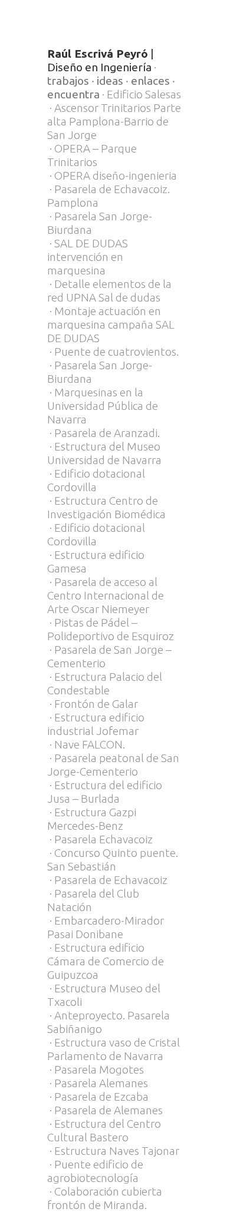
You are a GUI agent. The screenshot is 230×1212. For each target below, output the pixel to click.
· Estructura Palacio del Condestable (104, 683)
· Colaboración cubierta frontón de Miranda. (104, 1198)
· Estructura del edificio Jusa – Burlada (104, 792)
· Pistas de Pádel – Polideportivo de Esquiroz (110, 629)
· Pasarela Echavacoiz (100, 839)
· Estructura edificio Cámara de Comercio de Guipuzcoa (105, 961)
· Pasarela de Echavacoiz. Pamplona (108, 196)
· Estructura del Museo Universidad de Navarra (104, 453)
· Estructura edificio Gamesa (95, 561)
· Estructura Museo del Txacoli (103, 995)
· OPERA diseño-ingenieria (112, 175)
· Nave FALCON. (86, 744)
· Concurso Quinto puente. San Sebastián (112, 859)
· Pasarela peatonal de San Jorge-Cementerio (113, 764)
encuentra (73, 94)
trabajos (68, 80)
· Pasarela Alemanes (97, 1083)
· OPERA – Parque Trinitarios (92, 155)
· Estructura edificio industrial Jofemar (95, 724)
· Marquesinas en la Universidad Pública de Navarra (102, 406)
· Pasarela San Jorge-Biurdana (99, 223)
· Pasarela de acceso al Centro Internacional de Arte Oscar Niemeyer (105, 595)
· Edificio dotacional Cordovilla (96, 480)
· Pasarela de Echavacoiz (107, 879)
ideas (110, 80)
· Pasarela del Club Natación (93, 900)
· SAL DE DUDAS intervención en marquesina (87, 257)
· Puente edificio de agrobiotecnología (95, 1171)
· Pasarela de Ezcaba (98, 1096)
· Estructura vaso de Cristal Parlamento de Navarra (113, 1049)
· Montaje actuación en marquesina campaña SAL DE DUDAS (111, 324)
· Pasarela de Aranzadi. (103, 432)
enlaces (150, 80)
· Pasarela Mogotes (95, 1069)
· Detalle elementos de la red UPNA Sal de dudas (109, 290)
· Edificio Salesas (140, 94)
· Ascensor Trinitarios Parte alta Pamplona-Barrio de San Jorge (114, 121)
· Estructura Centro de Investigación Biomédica (106, 507)
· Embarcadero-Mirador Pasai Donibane (105, 927)
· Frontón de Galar (92, 703)
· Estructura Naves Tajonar (113, 1150)
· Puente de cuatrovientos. (113, 351)
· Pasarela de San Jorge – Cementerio (109, 656)
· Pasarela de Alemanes (105, 1110)
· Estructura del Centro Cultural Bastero (104, 1130)
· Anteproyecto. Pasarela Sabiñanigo (108, 1022)
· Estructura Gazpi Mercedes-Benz (91, 819)
